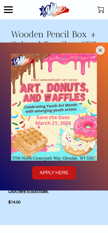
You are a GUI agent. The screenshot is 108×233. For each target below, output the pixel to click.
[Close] (100, 50)
